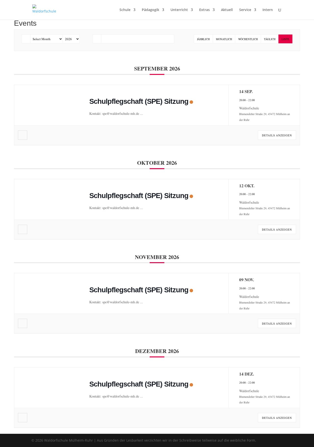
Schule (125, 10)
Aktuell (227, 10)
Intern (267, 10)
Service (245, 10)
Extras (204, 10)
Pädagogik (150, 10)
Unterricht (179, 10)
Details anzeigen (277, 135)
